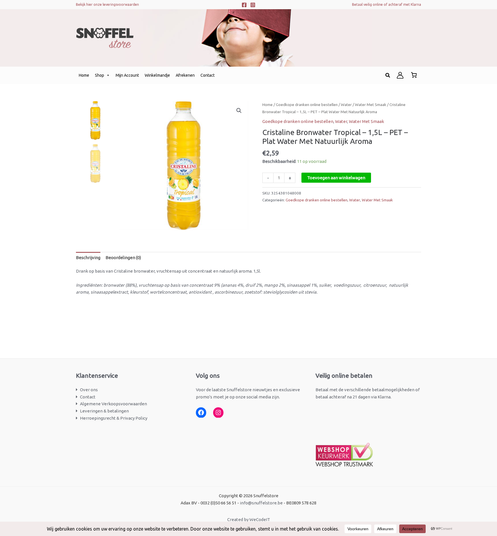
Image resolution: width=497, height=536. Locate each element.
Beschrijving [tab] (88, 257)
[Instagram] (252, 4)
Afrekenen (185, 75)
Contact (207, 75)
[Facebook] (244, 4)
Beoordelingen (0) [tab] (123, 257)
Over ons (89, 389)
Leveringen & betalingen (104, 410)
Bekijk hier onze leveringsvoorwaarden (107, 4)
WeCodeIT (259, 519)
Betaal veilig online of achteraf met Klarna (386, 4)
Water (346, 104)
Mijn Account (127, 75)
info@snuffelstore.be (261, 502)
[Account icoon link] (400, 75)
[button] (388, 75)
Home (84, 75)
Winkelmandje (157, 75)
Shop (99, 75)
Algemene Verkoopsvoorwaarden (113, 403)
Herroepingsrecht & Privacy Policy (113, 418)
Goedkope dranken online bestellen (307, 104)
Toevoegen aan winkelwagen (336, 177)
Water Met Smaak (370, 104)
